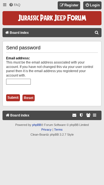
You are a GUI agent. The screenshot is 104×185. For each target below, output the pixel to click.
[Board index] (52, 18)
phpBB (36, 124)
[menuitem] (14, 5)
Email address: (18, 58)
